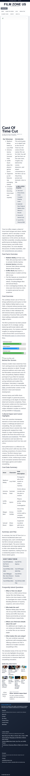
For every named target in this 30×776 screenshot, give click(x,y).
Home (2, 11)
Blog (17, 11)
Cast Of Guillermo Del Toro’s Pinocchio (8, 564)
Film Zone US (15, 4)
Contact (3, 716)
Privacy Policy (5, 720)
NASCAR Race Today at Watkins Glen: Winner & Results (21, 208)
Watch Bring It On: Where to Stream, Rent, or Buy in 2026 (15, 735)
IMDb (3, 387)
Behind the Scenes (10, 11)
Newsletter (22, 11)
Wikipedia (17, 410)
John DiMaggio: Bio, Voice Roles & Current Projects (8, 576)
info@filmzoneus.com (7, 760)
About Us (4, 714)
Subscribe (4, 8)
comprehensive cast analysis (13, 251)
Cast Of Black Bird (8, 581)
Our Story (4, 718)
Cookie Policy (5, 722)
